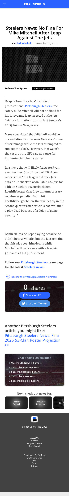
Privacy (34, 466)
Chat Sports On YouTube (34, 455)
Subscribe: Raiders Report (25, 371)
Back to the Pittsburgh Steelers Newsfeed (34, 276)
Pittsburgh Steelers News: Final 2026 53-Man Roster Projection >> (33, 340)
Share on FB (33, 295)
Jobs (34, 460)
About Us (34, 438)
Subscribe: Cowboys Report (26, 367)
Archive (34, 440)
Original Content (34, 443)
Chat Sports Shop (34, 457)
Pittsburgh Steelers (38, 106)
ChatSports (34, 4)
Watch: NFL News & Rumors (26, 362)
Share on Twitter (36, 303)
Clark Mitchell (23, 43)
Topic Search (34, 446)
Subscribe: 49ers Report (24, 376)
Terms (34, 463)
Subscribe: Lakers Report (25, 380)
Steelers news (33, 267)
